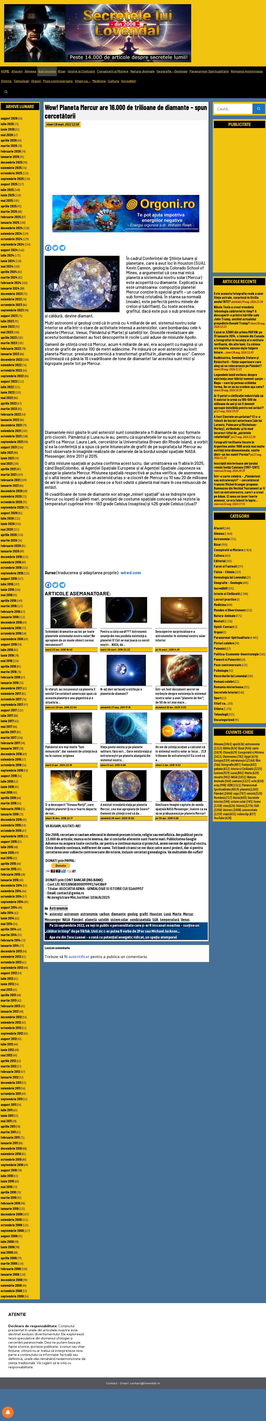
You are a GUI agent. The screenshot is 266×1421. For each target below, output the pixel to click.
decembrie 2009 (11, 1214)
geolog (132, 914)
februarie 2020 (11, 545)
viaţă (229, 814)
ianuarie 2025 (10, 222)
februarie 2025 (11, 217)
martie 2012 (8, 1066)
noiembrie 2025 (11, 167)
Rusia (240, 797)
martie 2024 (9, 277)
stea (229, 806)
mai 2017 (6, 726)
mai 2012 (6, 1055)
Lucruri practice (225, 599)
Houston (156, 914)
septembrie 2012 (12, 1033)
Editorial (219, 561)
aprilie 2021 (8, 469)
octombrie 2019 (11, 567)
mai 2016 (6, 792)
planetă (91, 919)
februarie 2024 (11, 282)
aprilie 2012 (8, 1061)
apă (238, 744)
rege (239, 793)
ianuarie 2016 (9, 814)
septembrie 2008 (12, 1296)
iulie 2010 (7, 1176)
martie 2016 (8, 803)
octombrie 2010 (11, 1159)
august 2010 (9, 1170)
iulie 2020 (7, 518)
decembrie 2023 (11, 293)
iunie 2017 (7, 721)
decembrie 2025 (11, 162)
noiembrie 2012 (11, 1022)
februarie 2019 (10, 611)
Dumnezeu (233, 756)
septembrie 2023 (12, 310)
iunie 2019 (7, 589)
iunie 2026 (8, 129)
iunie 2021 (7, 458)
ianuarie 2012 (9, 1077)
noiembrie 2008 (11, 1285)
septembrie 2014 (12, 902)
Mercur (188, 914)
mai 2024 (7, 266)
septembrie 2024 (12, 244)
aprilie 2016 (8, 798)
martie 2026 (9, 145)
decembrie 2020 (11, 491)
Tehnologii (21, 81)
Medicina (99, 81)
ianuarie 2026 (10, 156)
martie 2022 (9, 408)
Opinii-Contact (224, 626)
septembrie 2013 (12, 967)
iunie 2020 (8, 523)
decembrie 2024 (12, 228)
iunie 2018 (7, 655)
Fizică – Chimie (224, 572)
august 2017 (9, 710)
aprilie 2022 (9, 403)
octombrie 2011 (11, 1093)
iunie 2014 (7, 918)
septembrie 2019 (12, 573)
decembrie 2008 (11, 1280)
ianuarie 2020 (10, 551)
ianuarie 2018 (9, 683)
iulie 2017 (7, 715)
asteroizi (56, 914)
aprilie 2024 (9, 271)
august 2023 (9, 315)
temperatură (169, 919)
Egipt (251, 756)
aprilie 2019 (8, 600)
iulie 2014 (7, 913)
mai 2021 (6, 463)
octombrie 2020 (11, 502)
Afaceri (17, 71)
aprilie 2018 (8, 666)
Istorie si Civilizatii (81, 71)
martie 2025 (9, 211)
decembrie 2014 (11, 885)
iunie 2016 (7, 787)
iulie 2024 (7, 255)
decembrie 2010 (11, 1148)
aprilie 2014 (8, 929)
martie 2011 (8, 1132)
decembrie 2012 (11, 1017)
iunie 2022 (8, 392)
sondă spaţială (140, 919)
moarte (222, 777)
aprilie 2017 (8, 732)
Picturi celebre (224, 643)
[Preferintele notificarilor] (8, 1412)
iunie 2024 (8, 261)
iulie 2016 (7, 781)
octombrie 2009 (11, 1225)
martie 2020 (9, 540)
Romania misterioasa (247, 71)
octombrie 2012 (11, 1028)
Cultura (113, 81)
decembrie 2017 (11, 688)
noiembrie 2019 (11, 562)
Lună (167, 914)
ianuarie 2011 (9, 1143)
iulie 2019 (7, 584)
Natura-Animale (143, 71)
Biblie (230, 748)
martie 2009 (9, 1263)
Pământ (77, 919)
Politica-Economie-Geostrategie (236, 654)
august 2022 (9, 381)
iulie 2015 (7, 847)
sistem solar (119, 919)
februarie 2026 (11, 151)
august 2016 (9, 776)
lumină (222, 773)
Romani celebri (224, 681)
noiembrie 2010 (11, 1154)
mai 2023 (7, 332)
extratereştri (243, 760)
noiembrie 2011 (10, 1088)
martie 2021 (8, 474)
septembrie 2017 (12, 704)
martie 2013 (8, 1000)
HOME (5, 71)
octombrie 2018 (11, 633)
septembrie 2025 (12, 178)
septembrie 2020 (12, 507)
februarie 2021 (10, 480)
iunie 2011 (7, 1115)
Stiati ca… (82, 81)
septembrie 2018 (12, 639)
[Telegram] (62, 248)
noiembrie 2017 (11, 693)
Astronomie (47, 71)
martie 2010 (8, 1197)
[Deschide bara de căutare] (6, 92)
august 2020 (9, 513)
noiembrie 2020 (11, 496)
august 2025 (9, 184)
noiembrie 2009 (11, 1219)
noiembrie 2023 (11, 299)
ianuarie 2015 (9, 880)
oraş (220, 785)
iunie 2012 (7, 1050)
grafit (143, 914)
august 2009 (9, 1236)
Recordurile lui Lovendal (230, 676)
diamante (118, 914)
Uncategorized (224, 719)
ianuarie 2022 (10, 419)
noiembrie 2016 (11, 759)
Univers (232, 810)
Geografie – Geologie (172, 71)
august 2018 (9, 644)
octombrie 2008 (11, 1291)
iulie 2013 (7, 978)
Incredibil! (128, 81)
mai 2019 (6, 595)
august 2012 (9, 1039)
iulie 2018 (7, 649)
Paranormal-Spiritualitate (209, 71)
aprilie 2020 (9, 534)
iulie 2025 (7, 189)
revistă (254, 793)
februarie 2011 (10, 1137)
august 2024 (9, 250)
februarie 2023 (11, 348)
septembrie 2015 (12, 836)
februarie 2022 (11, 414)
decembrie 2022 (11, 359)
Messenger (53, 919)
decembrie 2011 (11, 1082)
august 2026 (9, 118)
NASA (66, 919)
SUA (155, 919)
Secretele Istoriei (226, 692)
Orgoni (36, 81)
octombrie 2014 (11, 896)
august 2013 (9, 973)
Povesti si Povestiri (227, 659)
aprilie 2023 (9, 337)
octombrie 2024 (11, 239)
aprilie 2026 (9, 140)
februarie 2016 (10, 809)
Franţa (249, 764)
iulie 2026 (7, 124)
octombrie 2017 (11, 699)
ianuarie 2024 (10, 288)
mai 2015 (6, 858)
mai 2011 (6, 1121)
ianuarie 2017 (9, 748)
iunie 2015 (7, 852)
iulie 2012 (7, 1044)
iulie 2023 (7, 321)
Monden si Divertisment (230, 610)
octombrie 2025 (11, 173)
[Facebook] (48, 248)
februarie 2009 (11, 1269)
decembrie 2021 (11, 425)
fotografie (231, 764)
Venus (185, 919)
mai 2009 (7, 1252)
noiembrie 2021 (11, 430)
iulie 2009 (7, 1241)
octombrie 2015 (11, 830)
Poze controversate (58, 81)
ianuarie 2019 (9, 617)
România (223, 797)
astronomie (89, 914)
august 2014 (9, 907)
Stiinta (6, 81)
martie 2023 (9, 343)
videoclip (246, 814)
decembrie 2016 (11, 754)
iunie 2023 (8, 326)
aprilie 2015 (8, 863)
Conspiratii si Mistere (112, 71)
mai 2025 (7, 200)
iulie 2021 (7, 452)
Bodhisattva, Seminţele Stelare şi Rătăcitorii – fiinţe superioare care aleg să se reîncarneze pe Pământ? (238, 361)
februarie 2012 (10, 1071)
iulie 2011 (6, 1110)
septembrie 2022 (12, 376)
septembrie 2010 (12, 1165)
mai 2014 (7, 924)
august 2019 (9, 578)
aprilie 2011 (8, 1126)
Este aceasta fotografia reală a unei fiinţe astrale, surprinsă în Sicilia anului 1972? (238, 297)
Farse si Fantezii (225, 566)
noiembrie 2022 (11, 365)
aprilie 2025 (9, 206)
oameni (241, 781)
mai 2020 (7, 529)
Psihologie (221, 670)
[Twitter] (55, 248)
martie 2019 (8, 606)
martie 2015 (8, 869)
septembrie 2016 (12, 770)
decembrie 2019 (11, 556)
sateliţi (103, 919)
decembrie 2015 (11, 819)
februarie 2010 (10, 1203)
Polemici (220, 648)
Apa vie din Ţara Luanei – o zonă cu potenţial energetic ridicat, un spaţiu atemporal (113, 937)
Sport (217, 698)
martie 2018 (8, 671)
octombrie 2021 (11, 436)
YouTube (223, 818)
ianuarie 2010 (9, 1208)
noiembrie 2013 (11, 956)
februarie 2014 (11, 940)
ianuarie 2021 (9, 485)
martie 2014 (9, 935)
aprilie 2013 (8, 995)
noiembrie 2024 (11, 233)
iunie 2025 (8, 195)
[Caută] (258, 109)
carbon (104, 914)
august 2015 (9, 841)
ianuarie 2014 (10, 945)
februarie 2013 (10, 1006)
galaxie (222, 769)
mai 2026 (7, 135)
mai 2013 (6, 989)
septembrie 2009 (12, 1230)
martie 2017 (8, 737)
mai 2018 (6, 660)
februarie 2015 (10, 874)
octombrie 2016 (11, 765)
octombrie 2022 (11, 370)
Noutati (219, 621)
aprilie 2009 (9, 1258)
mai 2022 (7, 397)
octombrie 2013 (11, 962)
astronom (71, 914)
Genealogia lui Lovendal (230, 577)
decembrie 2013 (11, 951)
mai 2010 (6, 1187)
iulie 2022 (7, 387)
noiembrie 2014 (11, 891)
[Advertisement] (126, 162)
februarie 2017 (10, 743)
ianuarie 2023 (10, 354)
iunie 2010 (7, 1181)
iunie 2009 (8, 1247)
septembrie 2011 (11, 1099)
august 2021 (9, 447)
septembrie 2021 (12, 441)
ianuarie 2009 (10, 1274)
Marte (176, 914)
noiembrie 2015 (11, 825)
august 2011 (8, 1104)
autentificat (79, 956)
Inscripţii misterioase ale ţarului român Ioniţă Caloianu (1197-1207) (236, 465)
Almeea (30, 71)
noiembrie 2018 (11, 628)
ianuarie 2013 (9, 1011)
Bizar (62, 71)
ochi (257, 781)
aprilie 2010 (8, 1192)
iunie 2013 (7, 984)
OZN (234, 785)
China (230, 752)
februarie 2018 (10, 677)
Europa (222, 760)
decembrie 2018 (11, 622)
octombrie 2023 (11, 304)
